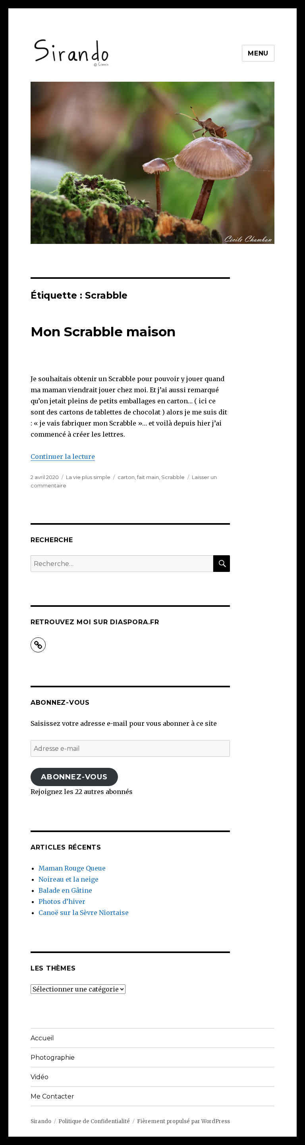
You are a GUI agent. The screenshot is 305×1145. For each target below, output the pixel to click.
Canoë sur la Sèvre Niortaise (84, 913)
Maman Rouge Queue (72, 868)
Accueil (42, 1038)
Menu (258, 53)
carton (126, 477)
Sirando (41, 1121)
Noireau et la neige (68, 879)
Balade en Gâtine (65, 890)
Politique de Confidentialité (94, 1121)
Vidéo (39, 1077)
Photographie (53, 1057)
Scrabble (173, 477)
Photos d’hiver (62, 901)
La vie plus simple (88, 477)
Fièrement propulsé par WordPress (183, 1121)
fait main (148, 477)
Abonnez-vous (74, 777)
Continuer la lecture (63, 456)
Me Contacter (52, 1096)
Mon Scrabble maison (103, 331)
